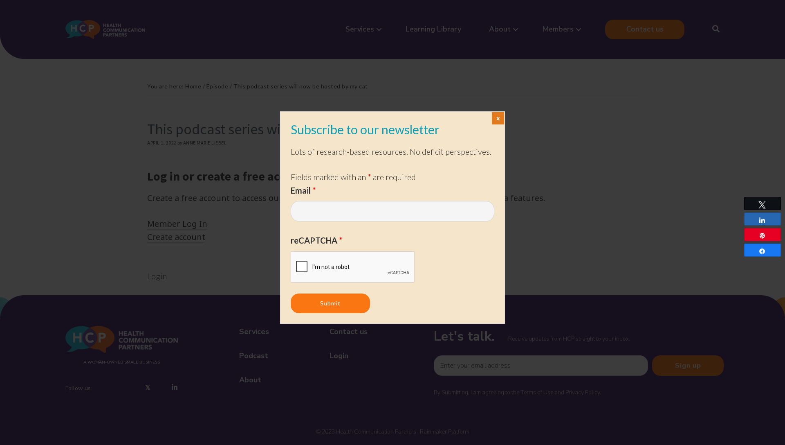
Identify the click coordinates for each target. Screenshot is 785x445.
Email (303, 190)
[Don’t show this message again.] (498, 118)
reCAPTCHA (316, 240)
